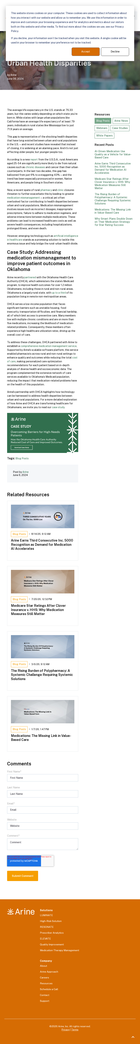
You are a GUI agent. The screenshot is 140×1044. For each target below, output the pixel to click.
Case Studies (120, 128)
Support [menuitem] (44, 1000)
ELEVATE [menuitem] (45, 938)
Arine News (121, 120)
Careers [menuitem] (44, 977)
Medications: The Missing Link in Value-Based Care (113, 211)
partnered (30, 277)
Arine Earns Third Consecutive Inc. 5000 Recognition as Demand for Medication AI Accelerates (113, 168)
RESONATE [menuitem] (47, 926)
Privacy (66, 1029)
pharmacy (46, 190)
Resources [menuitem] (46, 983)
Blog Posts (22, 458)
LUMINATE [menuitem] (46, 915)
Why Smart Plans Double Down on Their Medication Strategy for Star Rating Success (114, 221)
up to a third (58, 292)
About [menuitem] (43, 965)
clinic (60, 190)
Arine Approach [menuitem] (49, 971)
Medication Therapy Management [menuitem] (59, 950)
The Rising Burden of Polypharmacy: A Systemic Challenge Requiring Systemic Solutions (113, 199)
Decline (115, 51)
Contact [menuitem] (44, 995)
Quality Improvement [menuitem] (52, 944)
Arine (13, 74)
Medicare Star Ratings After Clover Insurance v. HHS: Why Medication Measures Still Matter (112, 183)
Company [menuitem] (46, 960)
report (34, 159)
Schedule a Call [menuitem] (49, 989)
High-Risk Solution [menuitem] (51, 921)
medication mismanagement (23, 197)
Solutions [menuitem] (46, 910)
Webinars (101, 128)
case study (58, 407)
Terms (74, 1029)
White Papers (104, 135)
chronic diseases (35, 167)
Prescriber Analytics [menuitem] (52, 932)
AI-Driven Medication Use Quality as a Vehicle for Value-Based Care (113, 154)
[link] (20, 911)
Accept (85, 51)
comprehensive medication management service (48, 346)
